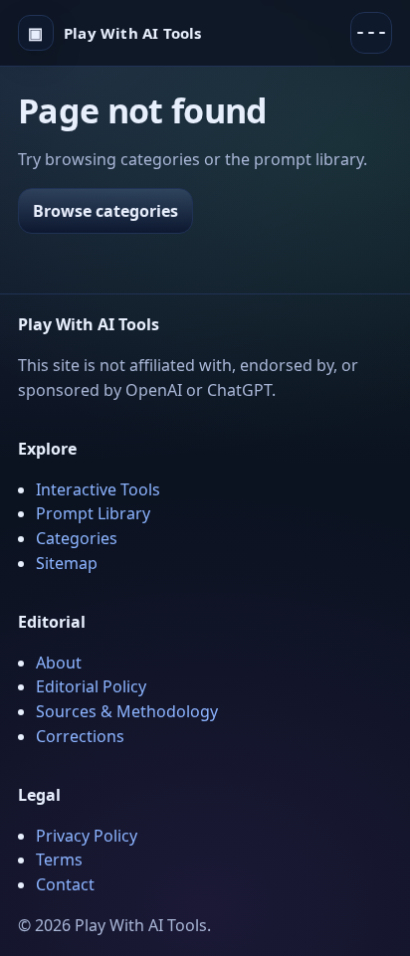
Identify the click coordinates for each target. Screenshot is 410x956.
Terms (59, 859)
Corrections (80, 736)
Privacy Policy (86, 836)
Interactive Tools (98, 489)
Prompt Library (93, 513)
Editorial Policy (91, 686)
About (59, 662)
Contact (65, 884)
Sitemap (67, 563)
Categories (76, 538)
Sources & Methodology (127, 711)
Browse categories (105, 211)
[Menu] (371, 33)
